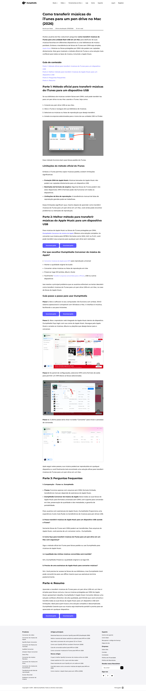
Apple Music (47, 48)
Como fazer (105, 637)
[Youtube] (112, 675)
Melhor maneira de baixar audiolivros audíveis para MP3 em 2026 (70, 638)
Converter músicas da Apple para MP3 (57, 261)
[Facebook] (108, 675)
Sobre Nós (105, 649)
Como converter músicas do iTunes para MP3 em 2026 (67, 650)
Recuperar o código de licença (111, 640)
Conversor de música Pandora (28, 658)
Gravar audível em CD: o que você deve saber (64, 660)
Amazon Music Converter (30, 652)
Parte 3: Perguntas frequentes (54, 78)
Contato (104, 652)
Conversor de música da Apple (29, 638)
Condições (105, 655)
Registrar (121, 3)
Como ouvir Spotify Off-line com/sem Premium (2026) (67, 644)
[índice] (29, 3)
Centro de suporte (107, 635)
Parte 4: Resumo (49, 80)
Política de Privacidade (109, 657)
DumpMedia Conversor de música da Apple (58, 233)
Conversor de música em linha (30, 662)
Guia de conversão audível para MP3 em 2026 (64, 647)
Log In (113, 3)
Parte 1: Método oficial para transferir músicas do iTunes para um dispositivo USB (71, 67)
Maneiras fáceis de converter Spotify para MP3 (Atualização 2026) (70, 635)
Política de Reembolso (109, 660)
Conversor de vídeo (28, 635)
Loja (87, 3)
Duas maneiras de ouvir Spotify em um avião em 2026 (67, 663)
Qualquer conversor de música (29, 678)
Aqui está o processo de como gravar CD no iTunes (66, 641)
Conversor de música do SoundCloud (29, 666)
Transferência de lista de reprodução (29, 671)
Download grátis (51, 245)
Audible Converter (28, 649)
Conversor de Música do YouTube (29, 645)
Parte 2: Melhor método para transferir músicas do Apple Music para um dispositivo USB (70, 73)
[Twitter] (103, 675)
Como (93, 3)
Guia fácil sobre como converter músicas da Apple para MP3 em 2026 (70, 667)
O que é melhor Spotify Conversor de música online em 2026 (69, 657)
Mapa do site (106, 643)
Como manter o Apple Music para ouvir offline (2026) (67, 671)
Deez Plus (25, 654)
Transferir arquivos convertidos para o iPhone (68, 276)
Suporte (100, 3)
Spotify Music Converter (29, 642)
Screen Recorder (27, 675)
